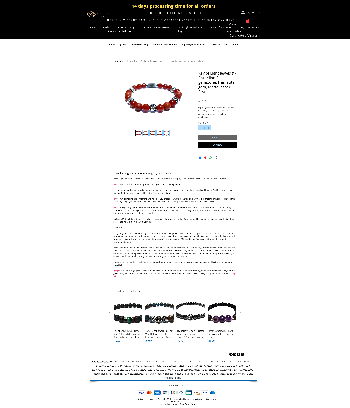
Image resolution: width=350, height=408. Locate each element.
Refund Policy (176, 385)
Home (116, 61)
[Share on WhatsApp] (210, 157)
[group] (175, 323)
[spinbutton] (204, 127)
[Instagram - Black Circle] (234, 354)
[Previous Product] (109, 312)
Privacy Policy (190, 404)
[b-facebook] (238, 354)
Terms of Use (177, 404)
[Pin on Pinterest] (205, 157)
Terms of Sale (164, 404)
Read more (203, 117)
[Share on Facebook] (200, 157)
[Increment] (208, 127)
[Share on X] (215, 157)
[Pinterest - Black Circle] (231, 354)
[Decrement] (200, 127)
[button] (248, 20)
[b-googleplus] (242, 354)
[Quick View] (128, 313)
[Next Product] (240, 312)
